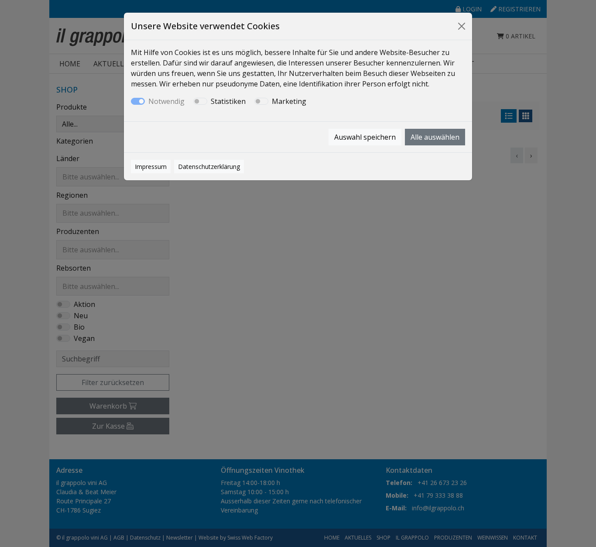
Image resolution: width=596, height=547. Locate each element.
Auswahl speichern (365, 137)
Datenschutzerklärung (209, 166)
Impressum (151, 166)
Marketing (289, 101)
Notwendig (166, 101)
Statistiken (228, 101)
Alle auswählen (435, 137)
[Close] (462, 26)
